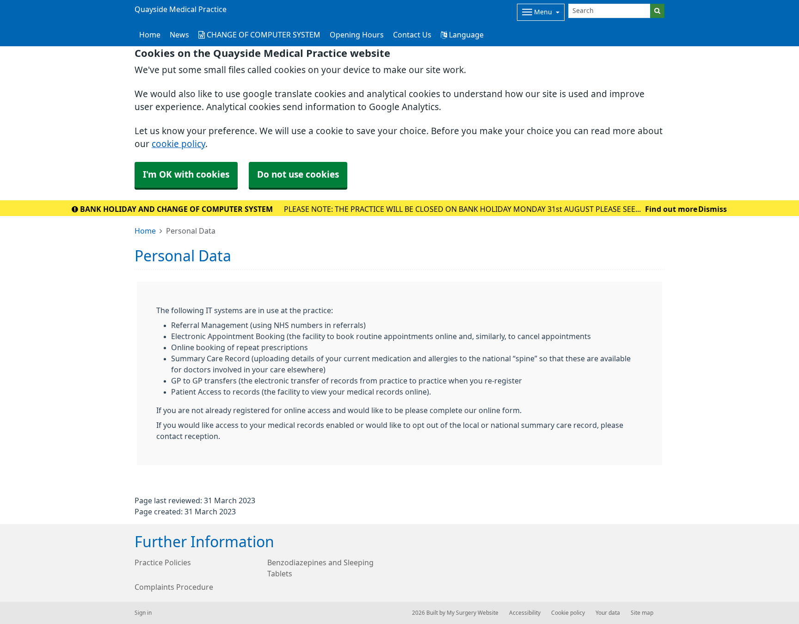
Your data (608, 613)
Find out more (671, 209)
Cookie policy (568, 613)
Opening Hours (357, 34)
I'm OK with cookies (186, 174)
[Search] (657, 11)
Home (145, 231)
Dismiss (712, 209)
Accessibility (525, 613)
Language (465, 34)
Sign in (143, 613)
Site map (642, 613)
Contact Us (412, 34)
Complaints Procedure (174, 587)
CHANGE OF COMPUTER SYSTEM (262, 34)
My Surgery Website (472, 613)
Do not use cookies (298, 174)
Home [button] (149, 34)
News (179, 34)
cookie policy (178, 144)
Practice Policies (163, 562)
